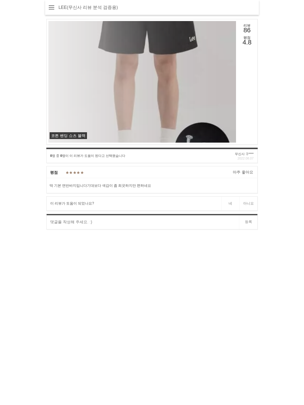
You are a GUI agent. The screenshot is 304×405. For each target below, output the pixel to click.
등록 (248, 222)
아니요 (248, 203)
